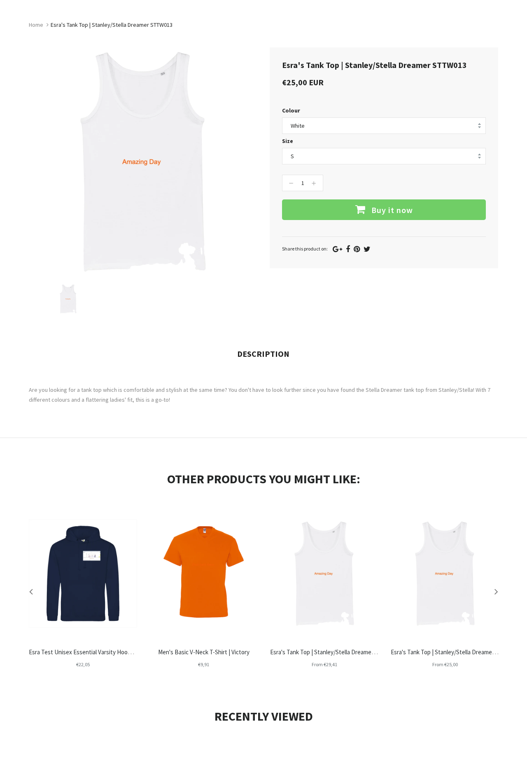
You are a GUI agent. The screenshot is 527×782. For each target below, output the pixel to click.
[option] (68, 299)
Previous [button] (31, 591)
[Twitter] (367, 249)
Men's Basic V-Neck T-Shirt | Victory (204, 652)
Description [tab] (263, 354)
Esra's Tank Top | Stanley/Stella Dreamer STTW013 (334, 652)
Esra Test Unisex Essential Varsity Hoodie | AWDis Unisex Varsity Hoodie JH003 (130, 652)
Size (287, 141)
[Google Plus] (337, 249)
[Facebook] (348, 249)
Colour (291, 110)
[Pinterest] (357, 249)
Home (36, 24)
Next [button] (496, 591)
